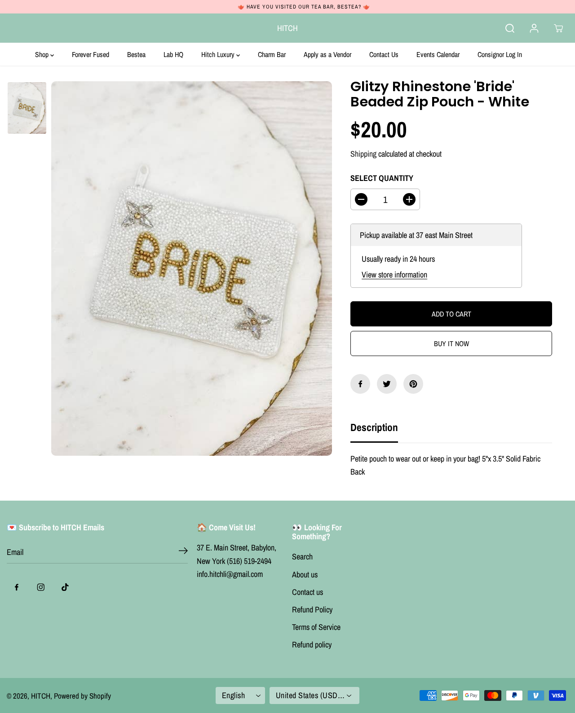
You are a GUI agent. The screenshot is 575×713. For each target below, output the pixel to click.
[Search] (510, 28)
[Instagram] (41, 587)
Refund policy (312, 644)
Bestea (136, 54)
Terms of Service (316, 627)
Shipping (363, 153)
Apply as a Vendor (327, 54)
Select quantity (381, 178)
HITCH (40, 696)
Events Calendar (438, 54)
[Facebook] (360, 384)
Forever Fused (90, 54)
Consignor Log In (500, 54)
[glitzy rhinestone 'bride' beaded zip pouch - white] (191, 268)
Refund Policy (312, 609)
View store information (394, 274)
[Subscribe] (183, 552)
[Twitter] (387, 384)
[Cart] (558, 28)
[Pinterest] (413, 384)
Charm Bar (272, 54)
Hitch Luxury (218, 54)
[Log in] (534, 28)
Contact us (307, 592)
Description (374, 427)
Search (302, 556)
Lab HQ (173, 54)
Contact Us (383, 54)
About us (305, 574)
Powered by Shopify (82, 696)
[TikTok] (65, 587)
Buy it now (451, 343)
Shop (42, 54)
